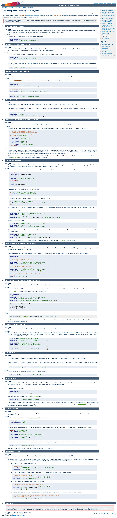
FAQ (105, 3)
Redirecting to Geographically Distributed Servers (108, 29)
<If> (33, 189)
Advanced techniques (107, 53)
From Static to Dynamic (107, 18)
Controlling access (106, 46)
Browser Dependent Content (108, 31)
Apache (4, 7)
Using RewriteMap (106, 51)
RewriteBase (15, 157)
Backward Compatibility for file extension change (108, 21)
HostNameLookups (25, 316)
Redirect (53, 169)
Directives (101, 3)
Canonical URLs (105, 33)
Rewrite (31, 7)
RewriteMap (17, 291)
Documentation (17, 7)
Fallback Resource (106, 36)
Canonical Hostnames (107, 23)
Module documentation (107, 42)
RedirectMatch (34, 396)
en (96, 13)
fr (98, 13)
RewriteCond (13, 319)
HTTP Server (10, 7)
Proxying (104, 49)
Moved (107, 35)
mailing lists (94, 509)
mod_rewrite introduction (107, 44)
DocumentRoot (64, 240)
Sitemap (114, 3)
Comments (104, 56)
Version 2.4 (25, 7)
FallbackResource (33, 418)
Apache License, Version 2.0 (18, 515)
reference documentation (32, 15)
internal (28, 63)
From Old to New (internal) (108, 10)
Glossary (109, 3)
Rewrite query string (106, 38)
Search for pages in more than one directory (107, 26)
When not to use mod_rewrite (108, 55)
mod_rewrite (22, 15)
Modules (96, 3)
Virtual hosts (105, 48)
